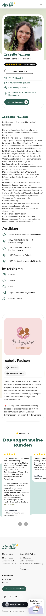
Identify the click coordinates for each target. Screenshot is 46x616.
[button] (41, 4)
